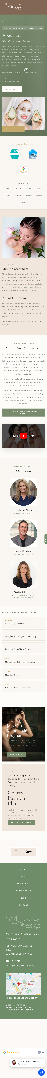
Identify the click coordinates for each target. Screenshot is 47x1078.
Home (4, 22)
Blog (23, 898)
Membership (23, 884)
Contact (23, 905)
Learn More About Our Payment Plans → (23, 412)
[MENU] (42, 6)
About (23, 870)
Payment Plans (23, 891)
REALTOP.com (16, 1007)
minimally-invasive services (26, 287)
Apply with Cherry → (21, 822)
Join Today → (16, 754)
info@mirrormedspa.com (21, 965)
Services (23, 877)
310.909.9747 (13, 961)
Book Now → (12, 89)
